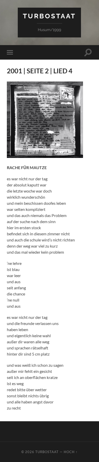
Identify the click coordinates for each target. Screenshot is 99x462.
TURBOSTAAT (49, 16)
